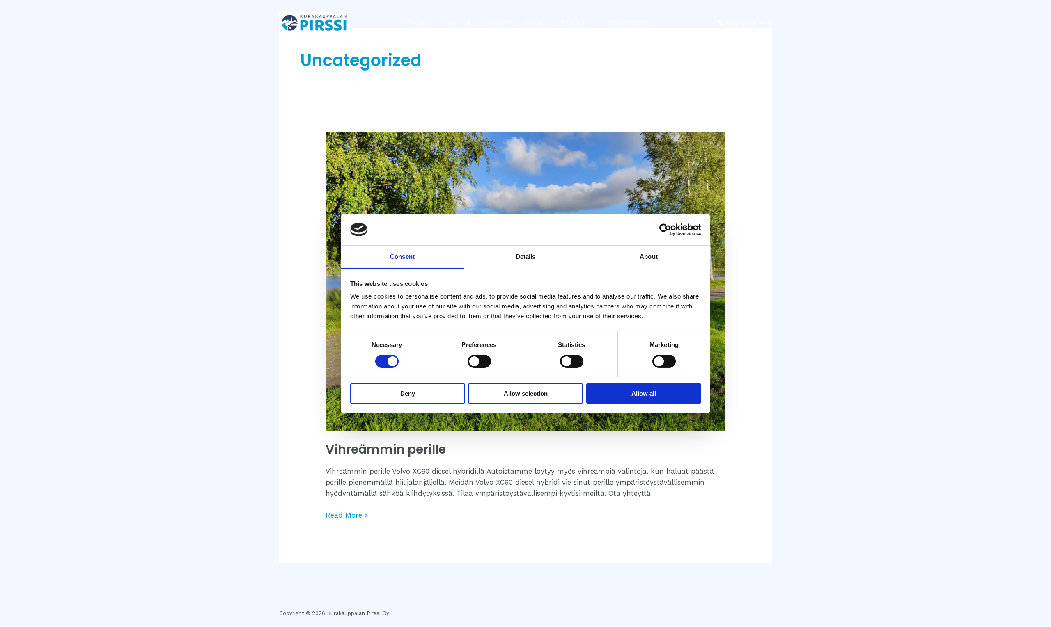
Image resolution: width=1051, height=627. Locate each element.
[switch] (479, 361)
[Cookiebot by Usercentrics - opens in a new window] (665, 229)
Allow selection (526, 393)
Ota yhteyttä (629, 22)
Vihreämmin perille (386, 449)
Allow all (643, 393)
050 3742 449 (749, 22)
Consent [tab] (402, 256)
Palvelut (457, 22)
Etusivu (417, 22)
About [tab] (649, 256)
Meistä (535, 22)
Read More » (347, 514)
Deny (407, 393)
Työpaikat (577, 22)
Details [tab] (526, 256)
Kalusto (498, 22)
